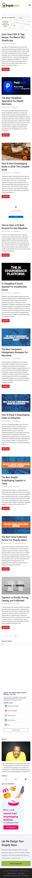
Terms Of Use (25, 875)
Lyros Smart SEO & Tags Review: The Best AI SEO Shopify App (13, 37)
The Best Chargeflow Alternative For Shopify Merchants (12, 100)
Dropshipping (16, 173)
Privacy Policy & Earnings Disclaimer (12, 875)
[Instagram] (6, 779)
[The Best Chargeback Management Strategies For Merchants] (16, 337)
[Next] (18, 635)
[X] (16, 779)
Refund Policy (21, 873)
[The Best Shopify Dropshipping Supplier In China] (16, 465)
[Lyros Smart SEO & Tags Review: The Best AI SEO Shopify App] (16, 22)
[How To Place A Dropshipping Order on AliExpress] (16, 403)
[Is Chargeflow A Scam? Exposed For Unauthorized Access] (16, 271)
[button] (29, 5)
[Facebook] (25, 779)
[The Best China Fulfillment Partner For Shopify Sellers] (16, 525)
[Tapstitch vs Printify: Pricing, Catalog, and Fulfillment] (16, 585)
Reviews (15, 43)
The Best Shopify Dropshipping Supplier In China (13, 480)
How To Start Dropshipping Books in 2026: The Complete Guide (15, 166)
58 (16, 635)
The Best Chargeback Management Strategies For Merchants (15, 352)
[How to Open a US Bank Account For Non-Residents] (16, 213)
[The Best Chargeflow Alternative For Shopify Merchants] (16, 86)
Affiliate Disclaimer (12, 873)
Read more (5, 69)
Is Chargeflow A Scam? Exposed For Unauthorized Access (14, 286)
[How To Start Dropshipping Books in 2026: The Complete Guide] (16, 151)
